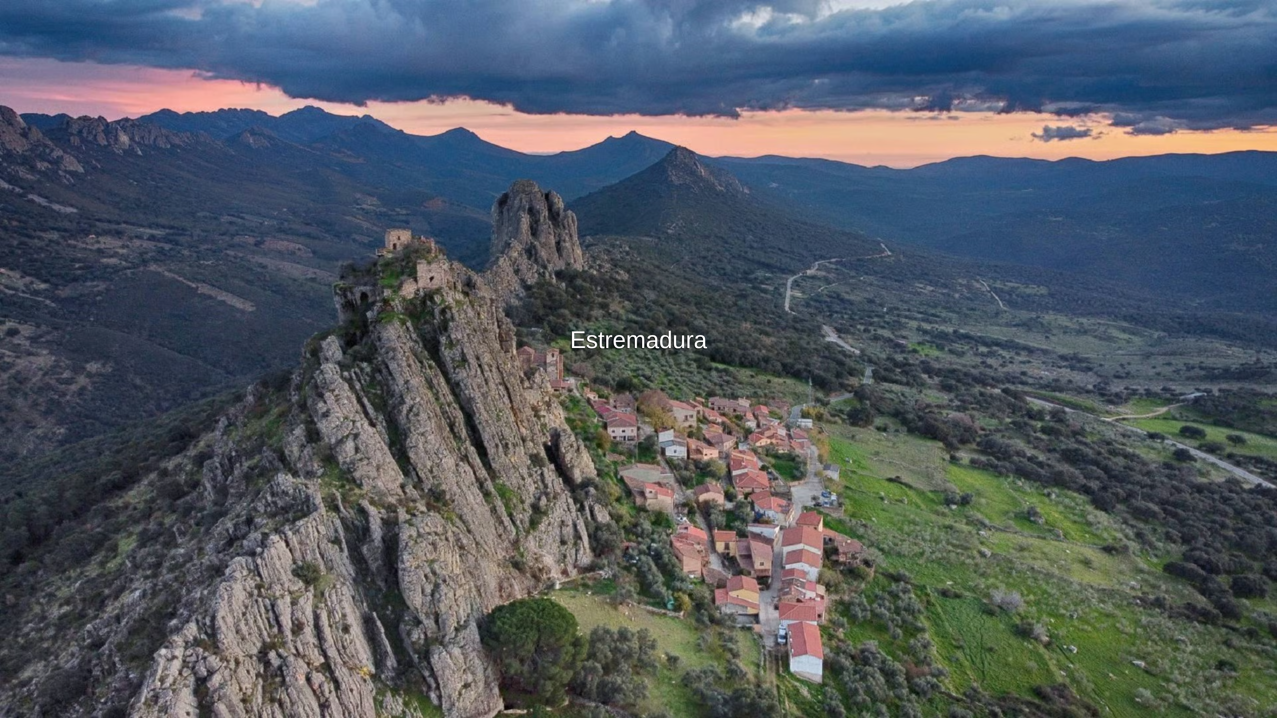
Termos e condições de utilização (574, 711)
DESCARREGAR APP (619, 339)
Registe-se (668, 339)
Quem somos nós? (688, 711)
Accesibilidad (729, 711)
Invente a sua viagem (638, 321)
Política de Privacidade (638, 711)
